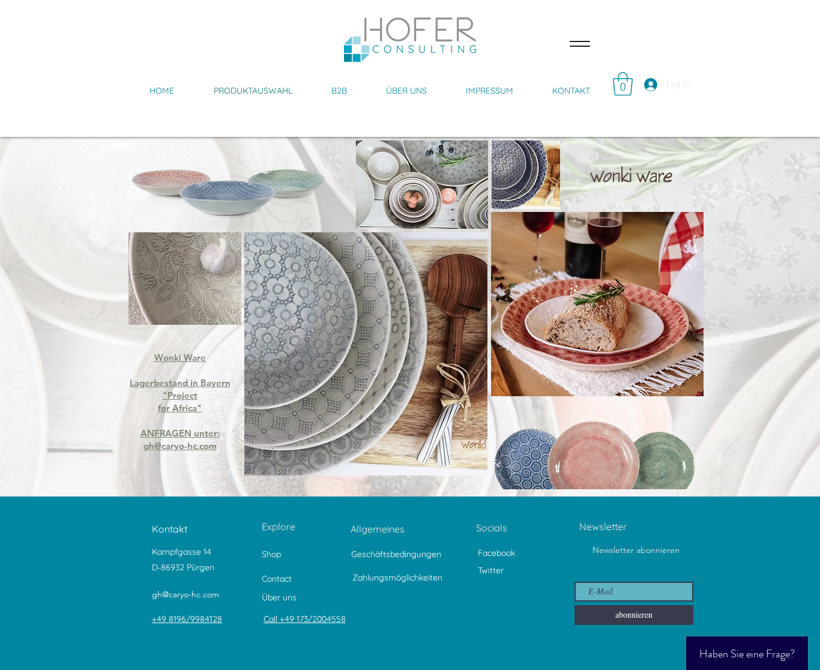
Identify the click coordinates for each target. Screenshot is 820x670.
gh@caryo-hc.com (185, 594)
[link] (623, 83)
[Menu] (579, 43)
